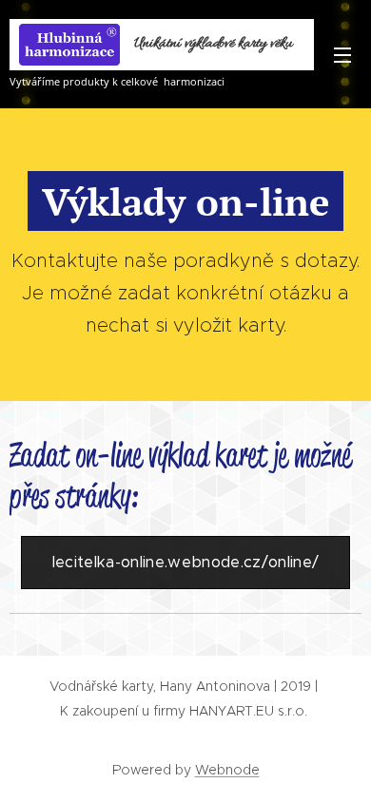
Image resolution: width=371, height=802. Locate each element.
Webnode (227, 769)
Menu (342, 54)
